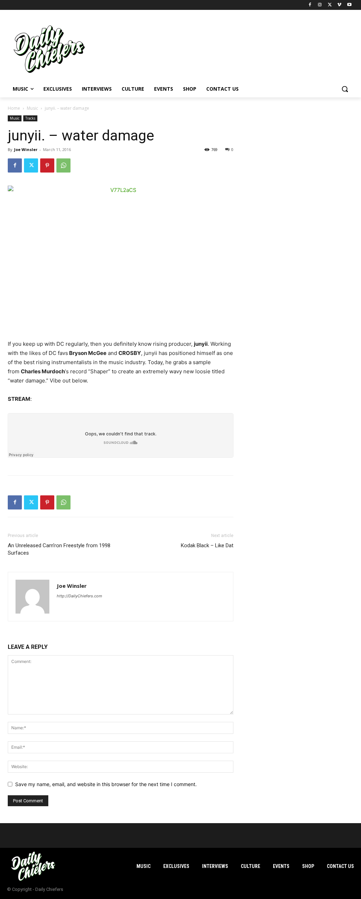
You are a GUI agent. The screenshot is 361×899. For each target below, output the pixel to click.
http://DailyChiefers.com (79, 595)
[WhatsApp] (63, 165)
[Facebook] (310, 5)
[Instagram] (320, 5)
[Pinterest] (47, 165)
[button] (344, 88)
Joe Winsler (25, 149)
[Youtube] (349, 5)
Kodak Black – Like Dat (207, 545)
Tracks (30, 118)
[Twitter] (330, 5)
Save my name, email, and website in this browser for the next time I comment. (106, 784)
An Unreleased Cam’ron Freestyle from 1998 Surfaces (59, 549)
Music (32, 108)
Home (14, 108)
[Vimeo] (339, 5)
